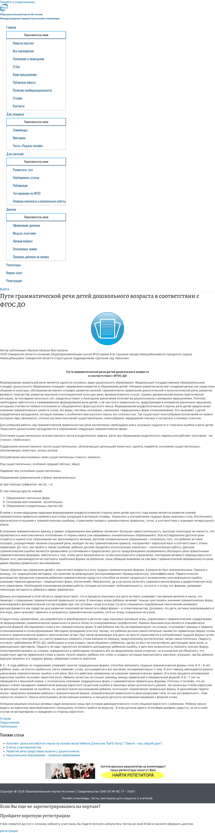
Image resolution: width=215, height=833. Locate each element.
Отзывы (17, 98)
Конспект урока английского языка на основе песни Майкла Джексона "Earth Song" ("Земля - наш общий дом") (84, 743)
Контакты (18, 106)
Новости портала (23, 43)
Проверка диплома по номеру (31, 256)
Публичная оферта (24, 82)
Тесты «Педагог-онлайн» (28, 145)
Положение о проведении (28, 58)
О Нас (16, 66)
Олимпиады (20, 130)
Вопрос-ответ (14, 272)
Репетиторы (13, 265)
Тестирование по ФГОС (27, 193)
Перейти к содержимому (17, 2)
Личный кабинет (23, 241)
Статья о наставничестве (23, 747)
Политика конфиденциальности (32, 90)
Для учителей (14, 153)
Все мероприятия (23, 51)
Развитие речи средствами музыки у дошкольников (42, 751)
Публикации (20, 185)
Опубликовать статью (26, 177)
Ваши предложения (25, 74)
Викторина (19, 137)
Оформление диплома (26, 225)
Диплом (11, 209)
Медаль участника (24, 233)
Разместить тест (23, 169)
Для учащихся (15, 114)
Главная (11, 27)
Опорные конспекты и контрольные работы (39, 201)
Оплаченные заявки (25, 249)
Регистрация (14, 280)
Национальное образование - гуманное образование (43, 755)
